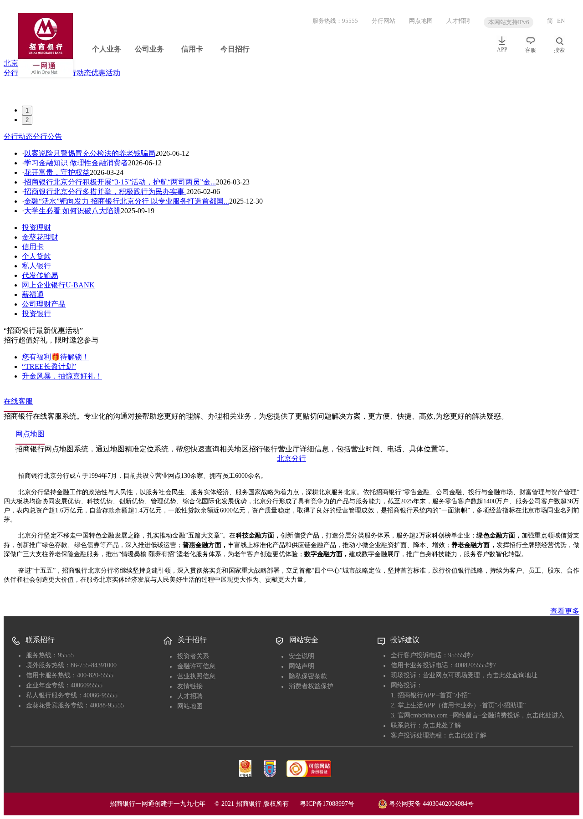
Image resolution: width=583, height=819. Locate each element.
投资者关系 (193, 656)
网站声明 (301, 666)
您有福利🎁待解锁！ (55, 357)
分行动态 (76, 73)
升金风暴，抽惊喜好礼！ (62, 376)
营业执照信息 (196, 676)
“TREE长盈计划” (49, 366)
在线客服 (18, 401)
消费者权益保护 (311, 686)
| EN (559, 20)
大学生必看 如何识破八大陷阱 (72, 211)
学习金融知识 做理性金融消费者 (76, 163)
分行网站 (383, 20)
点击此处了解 (442, 725)
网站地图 (190, 706)
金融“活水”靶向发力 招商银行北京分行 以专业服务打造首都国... (126, 201)
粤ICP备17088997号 (338, 803)
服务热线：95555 (335, 20)
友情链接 (190, 686)
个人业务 (106, 49)
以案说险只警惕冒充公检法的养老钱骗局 (89, 153)
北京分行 (291, 458)
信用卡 (192, 49)
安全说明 (301, 656)
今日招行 (235, 49)
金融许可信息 (196, 666)
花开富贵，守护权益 (57, 172)
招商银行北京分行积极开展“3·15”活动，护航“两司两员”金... (120, 182)
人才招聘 (458, 20)
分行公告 (47, 136)
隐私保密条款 (308, 676)
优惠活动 (105, 73)
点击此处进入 (545, 715)
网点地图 (421, 20)
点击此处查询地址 (511, 675)
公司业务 (149, 49)
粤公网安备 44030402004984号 (430, 803)
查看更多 (564, 611)
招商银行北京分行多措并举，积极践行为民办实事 (105, 191)
